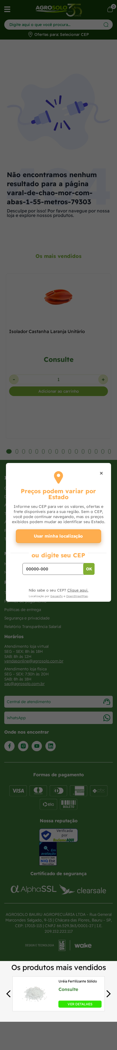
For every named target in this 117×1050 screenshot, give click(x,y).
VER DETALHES (80, 1004)
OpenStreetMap (77, 596)
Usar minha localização (58, 536)
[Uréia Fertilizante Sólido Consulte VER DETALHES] (34, 1006)
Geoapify (56, 596)
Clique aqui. (77, 590)
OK (89, 568)
